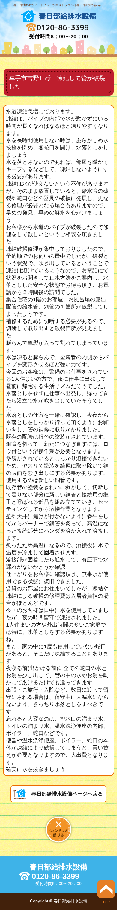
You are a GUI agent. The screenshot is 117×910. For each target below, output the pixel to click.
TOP (106, 902)
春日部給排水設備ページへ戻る (67, 794)
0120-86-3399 (63, 27)
